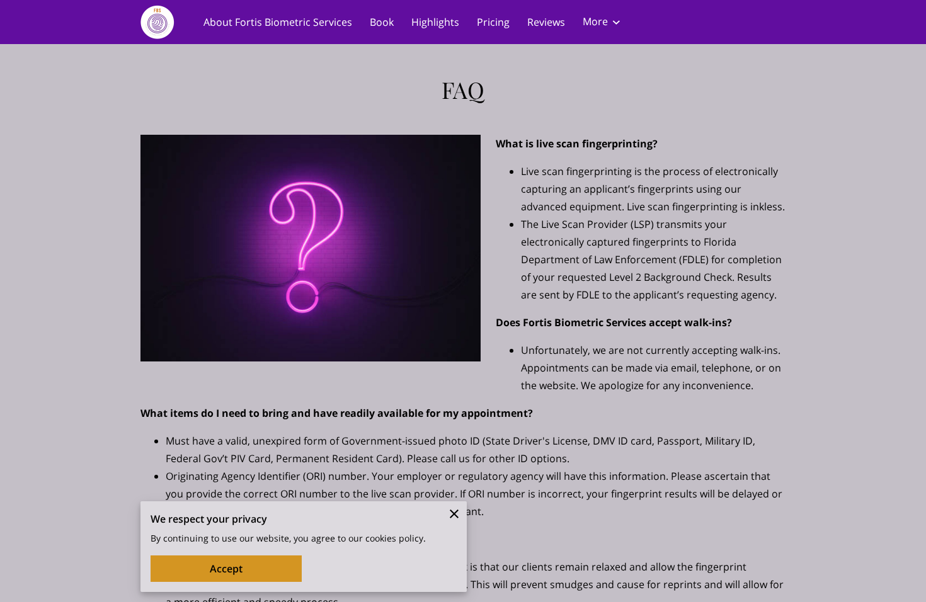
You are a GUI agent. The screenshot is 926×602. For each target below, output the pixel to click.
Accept (226, 569)
